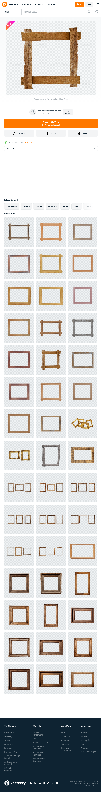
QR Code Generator (8, 769)
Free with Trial (51, 123)
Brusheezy (9, 732)
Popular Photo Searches (38, 756)
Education (8, 748)
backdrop (52, 206)
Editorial (51, 4)
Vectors (12, 4)
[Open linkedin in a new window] (40, 783)
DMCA (35, 738)
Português (83, 740)
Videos (38, 4)
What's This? (29, 142)
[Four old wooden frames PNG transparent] (82, 423)
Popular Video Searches (38, 762)
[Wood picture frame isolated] (19, 232)
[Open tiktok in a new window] (48, 783)
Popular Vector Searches (38, 749)
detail (65, 206)
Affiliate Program (36, 743)
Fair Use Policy (88, 785)
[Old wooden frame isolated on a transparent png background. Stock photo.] (51, 455)
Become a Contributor (65, 749)
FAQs (62, 732)
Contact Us (64, 736)
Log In (89, 4)
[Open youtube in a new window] (57, 783)
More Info (10, 148)
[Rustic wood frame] (82, 455)
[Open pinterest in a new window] (44, 783)
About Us (64, 740)
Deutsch (82, 744)
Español (82, 736)
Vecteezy (8, 736)
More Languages (86, 752)
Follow (67, 113)
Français (82, 748)
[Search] (89, 11)
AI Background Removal (10, 763)
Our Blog (64, 744)
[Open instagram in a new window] (35, 783)
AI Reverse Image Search (10, 756)
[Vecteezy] (4, 4)
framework (11, 206)
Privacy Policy (90, 783)
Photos (25, 4)
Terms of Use (78, 783)
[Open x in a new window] (52, 783)
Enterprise (9, 744)
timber (38, 206)
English (82, 732)
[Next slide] (91, 206)
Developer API (10, 752)
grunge (26, 206)
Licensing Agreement (37, 733)
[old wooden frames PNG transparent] (19, 455)
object (77, 206)
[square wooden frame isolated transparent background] (82, 551)
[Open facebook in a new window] (31, 783)
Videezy (7, 740)
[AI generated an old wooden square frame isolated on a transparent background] (19, 583)
